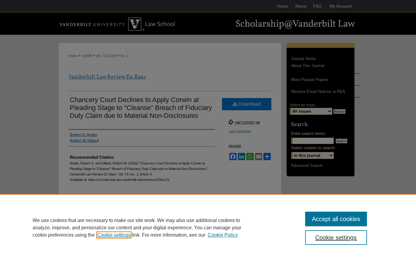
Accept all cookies (336, 219)
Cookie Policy (223, 235)
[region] (208, 227)
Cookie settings (114, 235)
